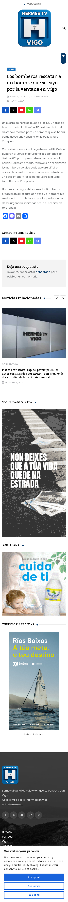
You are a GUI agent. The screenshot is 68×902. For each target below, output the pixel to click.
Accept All (34, 877)
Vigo (15, 364)
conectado (43, 272)
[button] (57, 298)
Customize (34, 886)
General (6, 364)
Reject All (34, 895)
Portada (7, 837)
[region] (34, 874)
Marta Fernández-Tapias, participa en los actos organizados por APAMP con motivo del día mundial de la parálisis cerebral (33, 373)
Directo (7, 832)
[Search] (64, 28)
